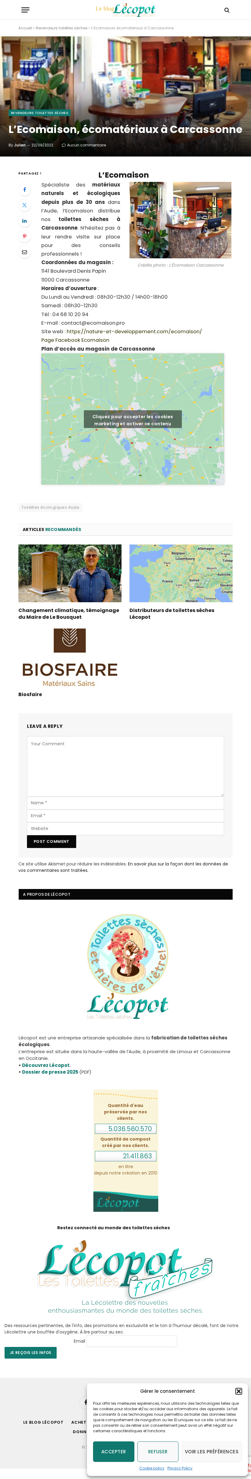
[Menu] (25, 10)
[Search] (226, 10)
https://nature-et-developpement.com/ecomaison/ (134, 331)
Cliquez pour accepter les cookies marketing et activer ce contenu (132, 420)
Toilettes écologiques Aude (50, 507)
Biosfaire (30, 694)
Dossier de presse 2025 (50, 1072)
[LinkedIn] (24, 221)
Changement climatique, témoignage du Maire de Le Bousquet (68, 614)
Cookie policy (151, 1468)
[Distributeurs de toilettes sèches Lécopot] (181, 573)
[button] (239, 1391)
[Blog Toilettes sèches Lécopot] (125, 10)
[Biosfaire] (70, 658)
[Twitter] (24, 205)
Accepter (113, 1451)
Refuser (158, 1451)
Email (79, 1341)
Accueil (25, 28)
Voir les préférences (211, 1451)
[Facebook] (24, 189)
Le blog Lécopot (43, 1422)
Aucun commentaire (86, 145)
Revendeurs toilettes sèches (62, 28)
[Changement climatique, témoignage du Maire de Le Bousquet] (70, 573)
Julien (20, 145)
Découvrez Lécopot (45, 1065)
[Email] (24, 252)
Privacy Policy (180, 1468)
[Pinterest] (24, 236)
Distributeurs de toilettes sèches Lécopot (171, 614)
